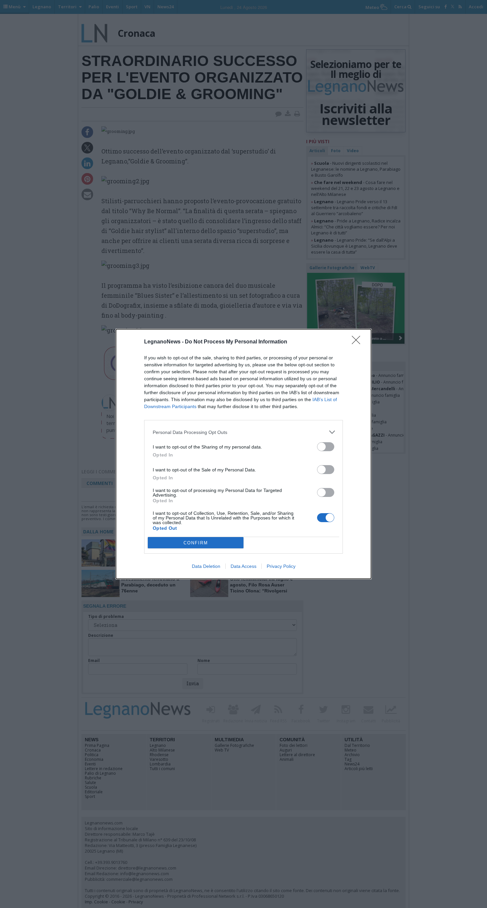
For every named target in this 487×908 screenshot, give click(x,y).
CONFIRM (196, 542)
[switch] (325, 446)
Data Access (243, 566)
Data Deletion (206, 566)
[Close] (358, 342)
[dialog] (243, 454)
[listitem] (243, 432)
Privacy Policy (281, 566)
